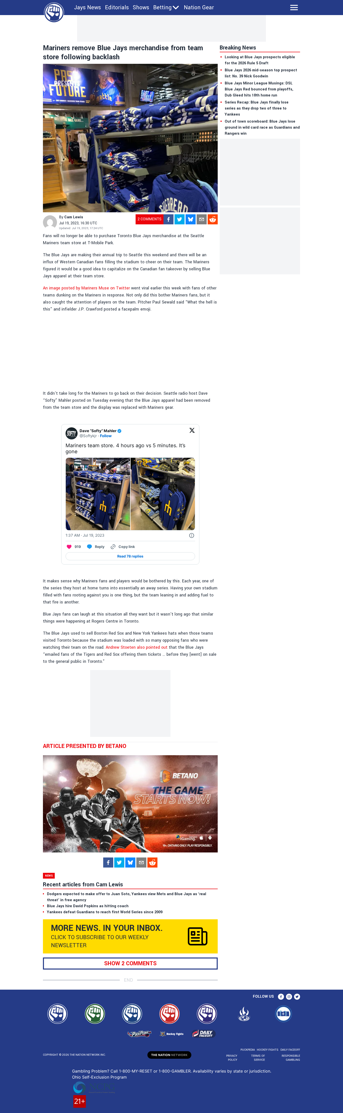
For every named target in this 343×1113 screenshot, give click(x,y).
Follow (106, 435)
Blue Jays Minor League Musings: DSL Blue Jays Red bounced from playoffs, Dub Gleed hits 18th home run (259, 89)
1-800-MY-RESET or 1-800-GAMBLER (155, 1071)
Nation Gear (199, 8)
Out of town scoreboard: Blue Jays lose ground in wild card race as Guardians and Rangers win (262, 127)
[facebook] (168, 219)
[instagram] (289, 997)
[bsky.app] (191, 219)
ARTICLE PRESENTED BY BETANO (84, 746)
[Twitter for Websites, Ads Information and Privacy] (191, 535)
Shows (141, 8)
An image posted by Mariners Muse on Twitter (86, 288)
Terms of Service (258, 1058)
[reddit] (213, 219)
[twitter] (180, 219)
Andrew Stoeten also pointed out (136, 647)
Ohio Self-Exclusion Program (99, 1077)
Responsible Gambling (291, 1058)
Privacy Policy (231, 1058)
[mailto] (202, 219)
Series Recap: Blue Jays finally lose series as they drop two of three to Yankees (257, 108)
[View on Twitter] (192, 433)
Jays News (87, 8)
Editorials (117, 8)
